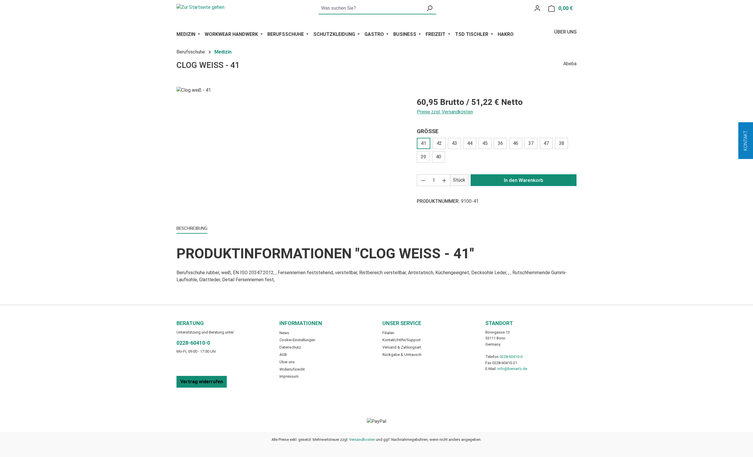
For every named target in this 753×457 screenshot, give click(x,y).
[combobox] (371, 8)
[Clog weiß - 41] (290, 150)
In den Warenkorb (523, 180)
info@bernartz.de (512, 368)
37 (531, 143)
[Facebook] (282, 397)
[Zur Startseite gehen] (200, 7)
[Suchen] (429, 8)
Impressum (289, 376)
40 (438, 157)
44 (469, 143)
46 (515, 143)
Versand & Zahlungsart (401, 347)
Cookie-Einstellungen (297, 340)
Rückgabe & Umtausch (402, 354)
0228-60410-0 (193, 343)
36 (500, 143)
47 (546, 143)
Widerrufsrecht (292, 369)
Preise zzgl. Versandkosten (445, 112)
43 (454, 143)
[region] (291, 150)
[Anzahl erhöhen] (444, 180)
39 (423, 157)
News (284, 333)
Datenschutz (290, 347)
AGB (283, 354)
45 (485, 143)
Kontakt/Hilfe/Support (401, 340)
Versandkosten (362, 439)
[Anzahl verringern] (423, 180)
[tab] (191, 229)
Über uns (565, 32)
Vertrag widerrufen (201, 381)
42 (439, 143)
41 (423, 143)
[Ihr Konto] (537, 8)
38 (561, 143)
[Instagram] (297, 397)
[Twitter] (290, 397)
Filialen (388, 333)
